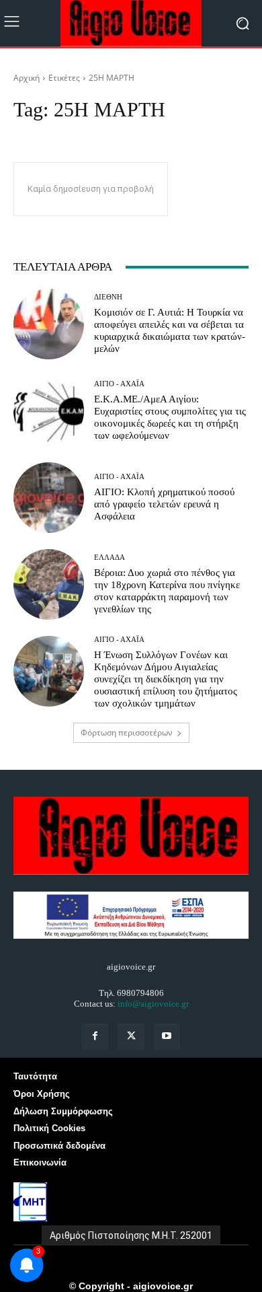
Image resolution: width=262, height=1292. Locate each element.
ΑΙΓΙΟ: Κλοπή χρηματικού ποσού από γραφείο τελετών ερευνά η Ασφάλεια (164, 504)
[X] (131, 1037)
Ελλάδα (109, 557)
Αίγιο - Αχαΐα (119, 384)
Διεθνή (108, 297)
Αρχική (26, 77)
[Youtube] (167, 1037)
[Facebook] (95, 1037)
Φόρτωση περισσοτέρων (127, 732)
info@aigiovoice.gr (153, 1004)
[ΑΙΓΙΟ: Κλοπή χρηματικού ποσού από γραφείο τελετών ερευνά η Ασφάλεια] (48, 497)
